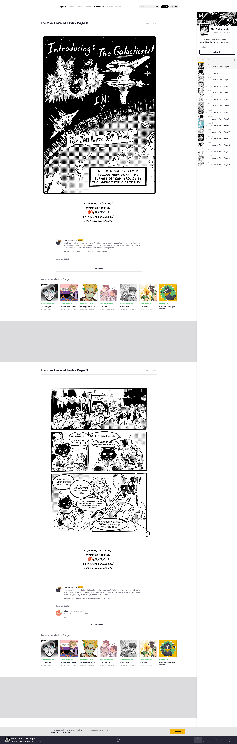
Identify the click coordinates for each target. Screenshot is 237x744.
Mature (110, 6)
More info (55, 732)
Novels (89, 6)
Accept (178, 731)
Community (99, 6)
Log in (165, 7)
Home (71, 6)
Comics (80, 6)
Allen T (67, 611)
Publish (174, 7)
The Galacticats (70, 240)
